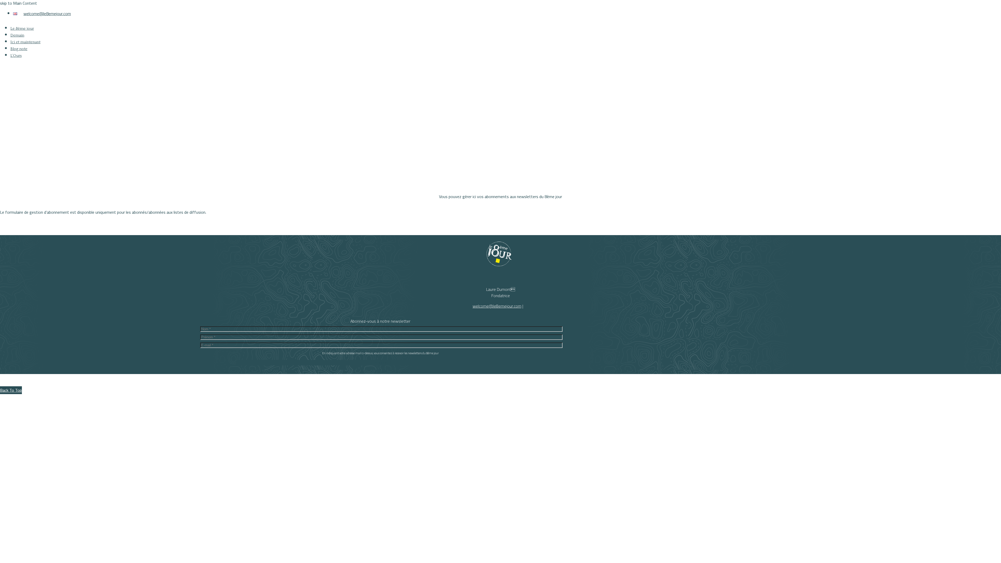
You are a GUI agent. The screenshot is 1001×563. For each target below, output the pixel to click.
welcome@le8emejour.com (47, 13)
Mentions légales (523, 550)
